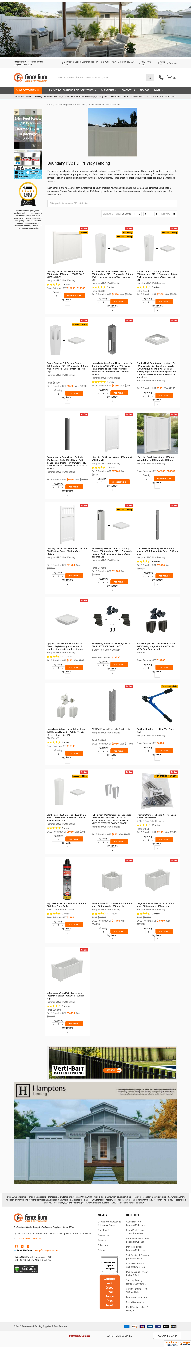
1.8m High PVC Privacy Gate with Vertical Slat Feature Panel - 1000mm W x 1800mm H (67, 551)
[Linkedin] (27, 1246)
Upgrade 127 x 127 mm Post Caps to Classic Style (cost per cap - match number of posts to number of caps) (65, 646)
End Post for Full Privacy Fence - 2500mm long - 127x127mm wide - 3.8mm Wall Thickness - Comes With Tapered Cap (157, 275)
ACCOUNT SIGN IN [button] (167, 1335)
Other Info (103, 1245)
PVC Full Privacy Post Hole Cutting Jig (111, 729)
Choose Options (74, 295)
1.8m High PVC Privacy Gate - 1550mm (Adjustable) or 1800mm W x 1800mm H (156, 458)
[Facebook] (16, 1246)
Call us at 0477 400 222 (29, 1238)
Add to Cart (119, 302)
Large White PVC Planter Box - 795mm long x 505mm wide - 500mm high (156, 904)
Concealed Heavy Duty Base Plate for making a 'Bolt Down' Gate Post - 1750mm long (157, 551)
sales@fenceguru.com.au (45, 1250)
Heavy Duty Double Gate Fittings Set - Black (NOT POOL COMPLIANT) (111, 645)
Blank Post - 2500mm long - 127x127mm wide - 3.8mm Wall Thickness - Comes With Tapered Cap (66, 817)
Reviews (144, 90)
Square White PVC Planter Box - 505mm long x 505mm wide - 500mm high (112, 904)
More (157, 90)
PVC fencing (96, 191)
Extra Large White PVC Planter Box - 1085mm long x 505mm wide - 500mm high (65, 995)
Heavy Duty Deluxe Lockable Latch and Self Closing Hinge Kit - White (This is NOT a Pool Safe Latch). (66, 732)
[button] (112, 1063)
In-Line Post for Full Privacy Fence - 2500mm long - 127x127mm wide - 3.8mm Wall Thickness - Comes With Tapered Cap (112, 275)
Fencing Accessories (136, 1297)
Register (173, 63)
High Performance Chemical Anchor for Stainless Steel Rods (66, 904)
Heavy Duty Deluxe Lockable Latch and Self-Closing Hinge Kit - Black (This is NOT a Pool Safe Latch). (156, 646)
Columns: (126, 213)
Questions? (107, 90)
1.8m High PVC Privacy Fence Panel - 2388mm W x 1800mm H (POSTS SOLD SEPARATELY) (65, 274)
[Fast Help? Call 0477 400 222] (162, 77)
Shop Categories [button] (26, 90)
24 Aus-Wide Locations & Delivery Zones (70, 90)
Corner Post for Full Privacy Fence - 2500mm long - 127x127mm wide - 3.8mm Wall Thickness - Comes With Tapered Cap (67, 367)
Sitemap (102, 1250)
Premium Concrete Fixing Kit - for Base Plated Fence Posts (156, 816)
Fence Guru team (127, 1200)
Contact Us (128, 90)
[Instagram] (22, 1246)
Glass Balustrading (135, 1302)
